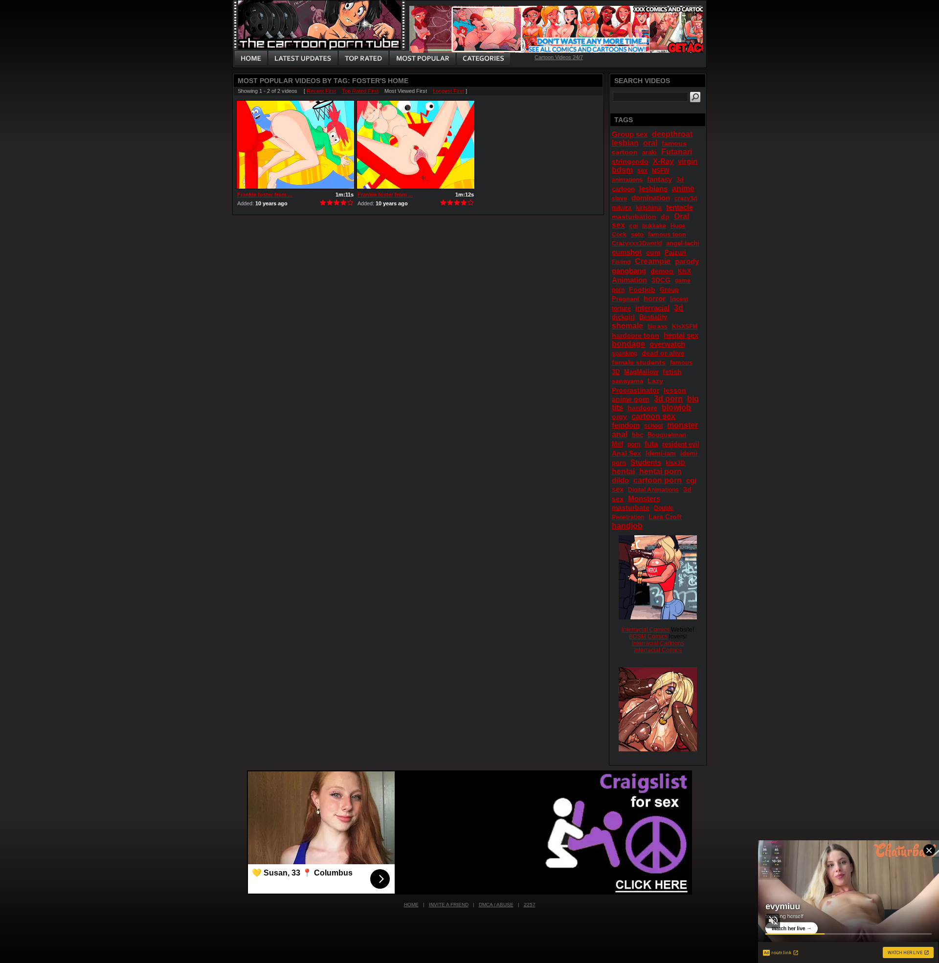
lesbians (653, 188)
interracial (652, 308)
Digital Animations (653, 489)
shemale (627, 326)
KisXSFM (684, 326)
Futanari (676, 152)
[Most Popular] (422, 58)
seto (637, 234)
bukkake (654, 225)
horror (655, 298)
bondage (628, 344)
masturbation (634, 216)
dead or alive (663, 353)
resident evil (680, 444)
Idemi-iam (661, 453)
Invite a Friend (449, 904)
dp (665, 216)
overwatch (667, 344)
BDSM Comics (648, 636)
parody (687, 261)
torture (621, 308)
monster (682, 425)
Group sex (630, 134)
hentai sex (681, 335)
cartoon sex (653, 416)
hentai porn (660, 471)
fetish (672, 371)
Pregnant (625, 299)
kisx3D (675, 463)
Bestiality (653, 317)
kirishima (649, 207)
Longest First (448, 91)
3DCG (661, 280)
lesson (675, 390)
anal (619, 434)
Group (669, 289)
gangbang (629, 270)
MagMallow (641, 371)
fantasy (659, 179)
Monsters (644, 498)
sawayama (627, 381)
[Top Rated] (363, 58)
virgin (687, 161)
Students (645, 462)
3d (678, 308)
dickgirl (623, 317)
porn (633, 444)
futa (651, 443)
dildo (620, 480)
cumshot (627, 252)
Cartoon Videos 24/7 (559, 57)
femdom (626, 425)
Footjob (642, 289)
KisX (684, 271)
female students (639, 362)
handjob (627, 526)
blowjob (676, 407)
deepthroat (672, 134)
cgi (633, 225)
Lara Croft (665, 517)
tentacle (679, 207)
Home (411, 904)
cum (653, 252)
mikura (621, 207)
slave (619, 198)
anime (683, 188)
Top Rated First (360, 91)
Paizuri (675, 252)
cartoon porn (657, 480)
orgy (619, 416)
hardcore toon (635, 335)
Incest (679, 299)
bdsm (622, 170)
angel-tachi (682, 243)
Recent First (321, 91)
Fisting (621, 262)
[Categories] (483, 58)
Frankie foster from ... (264, 194)
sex (642, 170)
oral (650, 143)
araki (649, 152)
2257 (530, 904)
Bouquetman (667, 434)
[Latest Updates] (303, 58)
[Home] (251, 58)
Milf (617, 444)
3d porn (668, 398)
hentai (623, 471)
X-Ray (663, 161)
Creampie (653, 261)
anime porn (630, 399)
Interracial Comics (646, 629)
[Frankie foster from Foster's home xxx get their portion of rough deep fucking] (415, 145)
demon (661, 271)
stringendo (630, 161)
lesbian (625, 143)
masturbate (630, 507)
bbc (637, 434)
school (653, 425)
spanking (624, 353)
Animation (629, 280)
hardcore (642, 408)
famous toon (667, 234)
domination (650, 198)
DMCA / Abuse (496, 904)
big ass (658, 326)
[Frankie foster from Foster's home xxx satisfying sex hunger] (295, 145)
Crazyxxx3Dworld (637, 243)
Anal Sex (626, 453)
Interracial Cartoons (658, 643)
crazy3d (685, 198)
